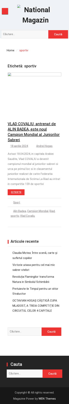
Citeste (16, 192)
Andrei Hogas (44, 146)
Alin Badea (19, 211)
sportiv (15, 215)
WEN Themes (47, 398)
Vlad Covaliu (27, 215)
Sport (16, 202)
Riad (52, 211)
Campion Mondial (37, 211)
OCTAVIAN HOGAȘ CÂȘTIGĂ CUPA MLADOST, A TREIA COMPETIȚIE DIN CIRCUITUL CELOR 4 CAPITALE (35, 305)
